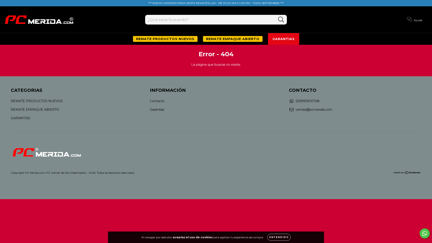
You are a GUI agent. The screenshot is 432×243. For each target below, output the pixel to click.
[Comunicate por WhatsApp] (425, 233)
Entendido (279, 237)
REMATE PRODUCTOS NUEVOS (165, 39)
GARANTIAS (283, 39)
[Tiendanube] (407, 173)
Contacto (157, 101)
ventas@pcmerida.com (314, 110)
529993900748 (308, 101)
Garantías (157, 110)
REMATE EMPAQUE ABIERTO (232, 39)
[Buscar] (281, 19)
